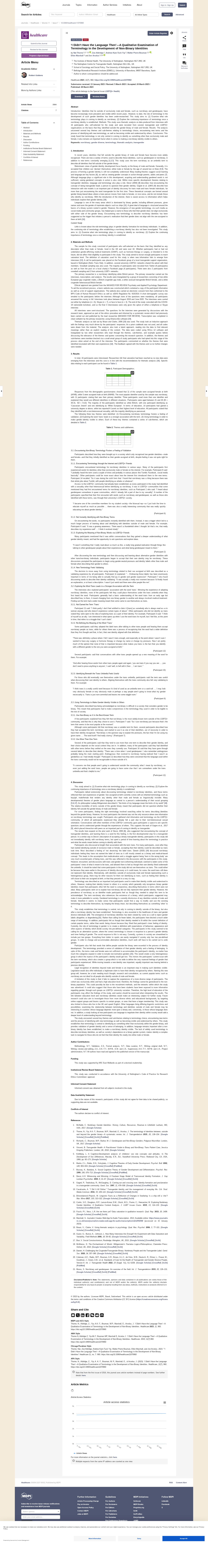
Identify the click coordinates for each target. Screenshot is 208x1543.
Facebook (166, 1504)
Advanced (180, 14)
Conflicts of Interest (30, 157)
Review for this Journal (39, 49)
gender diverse (97, 142)
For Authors (110, 1501)
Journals (66, 4)
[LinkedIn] (83, 1316)
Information (92, 4)
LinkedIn (165, 1501)
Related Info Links (29, 84)
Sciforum (137, 1501)
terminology (110, 142)
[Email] (73, 1316)
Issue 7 (55, 23)
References (27, 160)
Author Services (110, 4)
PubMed (104, 1137)
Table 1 (113, 363)
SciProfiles (137, 1514)
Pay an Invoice (83, 1504)
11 (125, 205)
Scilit (97, 1137)
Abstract (26, 127)
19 (147, 851)
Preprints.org (138, 1507)
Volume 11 (46, 23)
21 (100, 918)
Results (26, 136)
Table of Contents (29, 122)
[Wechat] (92, 1316)
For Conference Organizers (116, 1520)
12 (83, 219)
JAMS (135, 1520)
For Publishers (111, 1514)
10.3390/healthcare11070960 (72, 23)
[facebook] (88, 1316)
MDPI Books (138, 1504)
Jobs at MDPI (82, 1514)
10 (105, 200)
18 (166, 803)
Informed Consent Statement (34, 151)
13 (81, 260)
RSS (171, 1482)
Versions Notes (99, 96)
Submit (182, 5)
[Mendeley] (102, 1316)
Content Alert (181, 1482)
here (84, 1375)
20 (88, 915)
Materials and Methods (32, 133)
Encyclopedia (138, 1517)
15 (125, 322)
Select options (29, 1511)
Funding (26, 145)
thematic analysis (124, 142)
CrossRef (89, 1137)
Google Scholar (94, 1128)
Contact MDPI (82, 1510)
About (139, 4)
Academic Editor (29, 68)
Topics (79, 4)
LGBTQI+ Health (112, 91)
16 (158, 361)
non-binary (85, 142)
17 (76, 803)
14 (129, 319)
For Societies (110, 1517)
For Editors (109, 1507)
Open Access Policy (85, 1507)
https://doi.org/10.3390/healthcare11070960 (113, 80)
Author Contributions (31, 142)
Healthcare (35, 23)
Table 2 (83, 422)
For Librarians (111, 1510)
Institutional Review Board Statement (37, 148)
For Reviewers (111, 1504)
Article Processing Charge (88, 1501)
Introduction (27, 130)
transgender (139, 142)
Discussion (27, 139)
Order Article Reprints (158, 33)
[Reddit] (97, 1316)
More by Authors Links (31, 90)
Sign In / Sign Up (167, 5)
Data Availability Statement (33, 154)
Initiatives (127, 4)
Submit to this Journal (39, 43)
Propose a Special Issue (39, 55)
